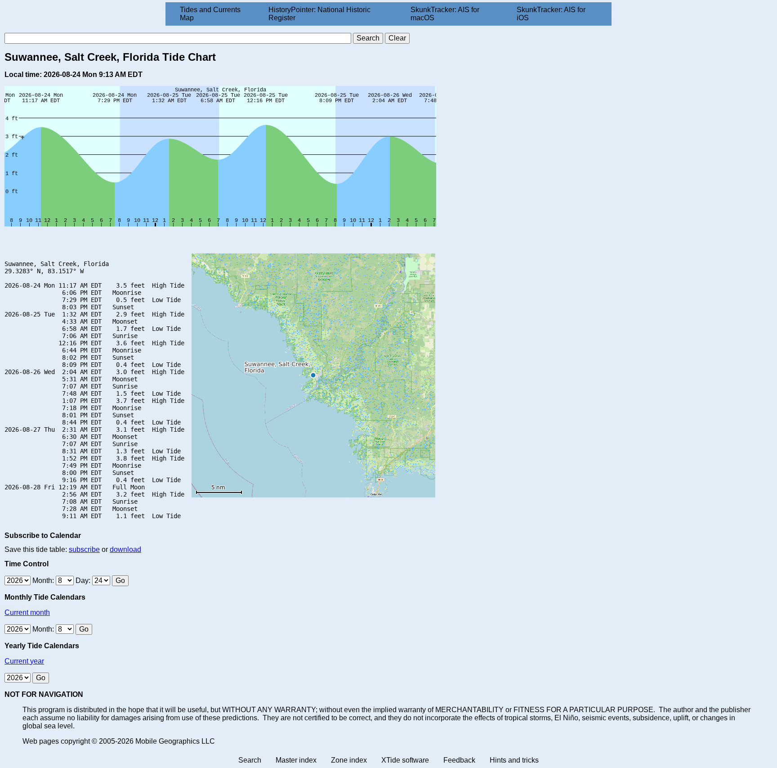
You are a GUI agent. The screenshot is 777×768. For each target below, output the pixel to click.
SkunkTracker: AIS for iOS (551, 14)
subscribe (84, 549)
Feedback (459, 760)
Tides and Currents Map (210, 14)
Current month (27, 612)
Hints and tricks (514, 760)
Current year (24, 661)
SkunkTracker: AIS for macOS (445, 14)
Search (249, 760)
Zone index (349, 760)
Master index (296, 760)
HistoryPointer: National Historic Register (319, 14)
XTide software (405, 760)
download (125, 549)
